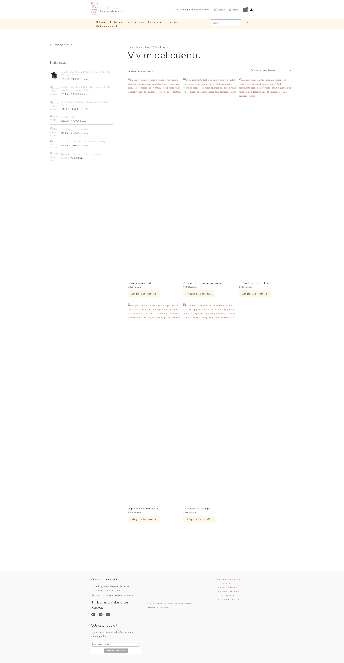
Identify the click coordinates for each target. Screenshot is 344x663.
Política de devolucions (228, 579)
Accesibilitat (228, 595)
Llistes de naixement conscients (127, 22)
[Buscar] (246, 22)
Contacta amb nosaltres (108, 26)
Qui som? (101, 22)
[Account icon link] (251, 9)
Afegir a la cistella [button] (143, 293)
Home (131, 47)
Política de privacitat (228, 591)
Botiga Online (155, 22)
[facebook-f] (109, 614)
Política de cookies (228, 587)
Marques (173, 22)
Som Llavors (108, 8)
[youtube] (102, 614)
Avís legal (228, 583)
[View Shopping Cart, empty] (245, 10)
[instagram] (94, 614)
